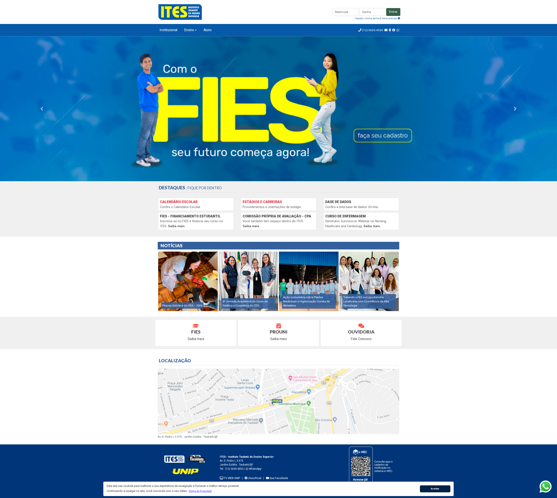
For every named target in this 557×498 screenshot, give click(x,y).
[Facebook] (393, 30)
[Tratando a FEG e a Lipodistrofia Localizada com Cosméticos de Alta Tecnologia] (369, 281)
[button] (200, 491)
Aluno (207, 30)
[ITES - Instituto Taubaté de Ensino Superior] (174, 459)
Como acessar (390, 18)
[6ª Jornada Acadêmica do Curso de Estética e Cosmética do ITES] (248, 281)
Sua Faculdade (278, 478)
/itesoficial (254, 478)
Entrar (393, 12)
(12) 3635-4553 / (235, 468)
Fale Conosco (361, 335)
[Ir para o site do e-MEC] (371, 465)
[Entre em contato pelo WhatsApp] (398, 30)
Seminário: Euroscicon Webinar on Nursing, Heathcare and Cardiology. (356, 221)
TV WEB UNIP (231, 478)
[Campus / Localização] (390, 30)
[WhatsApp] (546, 486)
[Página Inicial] (180, 12)
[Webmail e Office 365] (386, 30)
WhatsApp (255, 468)
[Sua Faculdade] (197, 459)
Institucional (168, 30)
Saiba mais (196, 335)
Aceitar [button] (435, 488)
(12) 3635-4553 (372, 30)
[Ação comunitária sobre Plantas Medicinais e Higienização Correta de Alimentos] (308, 281)
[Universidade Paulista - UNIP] (186, 471)
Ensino (189, 30)
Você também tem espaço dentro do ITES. (277, 221)
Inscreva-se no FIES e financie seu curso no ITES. (191, 221)
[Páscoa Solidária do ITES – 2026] (188, 281)
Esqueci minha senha (367, 18)
